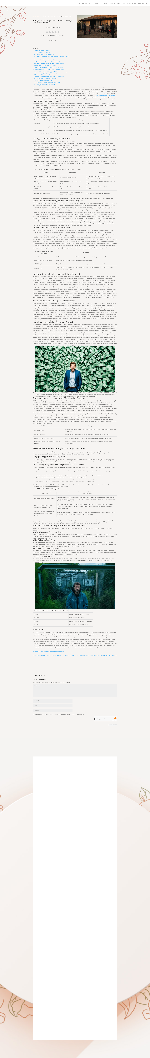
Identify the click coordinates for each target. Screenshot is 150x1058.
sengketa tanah (60, 651)
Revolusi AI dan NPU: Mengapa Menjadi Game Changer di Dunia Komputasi (64, 924)
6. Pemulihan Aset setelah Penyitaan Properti (44, 65)
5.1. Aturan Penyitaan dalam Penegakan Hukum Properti (49, 63)
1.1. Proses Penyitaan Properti (42, 52)
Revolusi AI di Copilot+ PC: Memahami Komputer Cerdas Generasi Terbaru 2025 (66, 978)
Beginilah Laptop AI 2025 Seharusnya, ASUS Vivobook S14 (59, 816)
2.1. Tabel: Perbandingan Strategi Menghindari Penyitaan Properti (51, 56)
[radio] (47, 32)
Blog (38, 16)
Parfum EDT (141, 3)
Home (34, 16)
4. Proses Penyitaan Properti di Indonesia (43, 60)
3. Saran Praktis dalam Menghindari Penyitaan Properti (47, 58)
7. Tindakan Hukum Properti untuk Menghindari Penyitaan (48, 67)
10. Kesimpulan (37, 86)
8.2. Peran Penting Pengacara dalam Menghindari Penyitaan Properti (52, 73)
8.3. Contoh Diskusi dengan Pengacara (44, 75)
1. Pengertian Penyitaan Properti (41, 50)
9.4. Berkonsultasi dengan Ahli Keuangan (45, 84)
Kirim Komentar (113, 724)
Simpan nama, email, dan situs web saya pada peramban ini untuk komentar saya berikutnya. (59, 714)
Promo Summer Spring (85, 3)
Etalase (97, 3)
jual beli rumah (37, 651)
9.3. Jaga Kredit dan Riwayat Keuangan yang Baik (47, 82)
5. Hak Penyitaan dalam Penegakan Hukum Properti (46, 62)
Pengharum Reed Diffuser (129, 3)
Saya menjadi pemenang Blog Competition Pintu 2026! (58, 762)
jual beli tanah (45, 651)
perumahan (53, 651)
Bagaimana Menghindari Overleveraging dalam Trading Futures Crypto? (63, 1032)
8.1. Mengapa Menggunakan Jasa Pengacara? (46, 71)
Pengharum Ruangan (114, 3)
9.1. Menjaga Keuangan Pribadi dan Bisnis (45, 78)
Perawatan (105, 3)
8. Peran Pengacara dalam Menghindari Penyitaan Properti (48, 69)
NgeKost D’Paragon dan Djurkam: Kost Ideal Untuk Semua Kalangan (62, 870)
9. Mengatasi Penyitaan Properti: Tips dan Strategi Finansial (48, 76)
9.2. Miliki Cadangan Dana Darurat (43, 80)
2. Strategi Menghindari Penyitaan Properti (44, 54)
